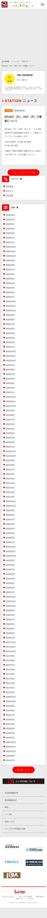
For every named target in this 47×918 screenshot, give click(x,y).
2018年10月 (11, 606)
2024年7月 (10, 324)
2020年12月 (11, 501)
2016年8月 (10, 710)
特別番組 (9, 195)
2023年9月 (10, 365)
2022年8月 (10, 415)
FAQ (6, 807)
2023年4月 (10, 388)
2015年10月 (11, 751)
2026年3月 (10, 233)
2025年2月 (10, 292)
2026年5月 (10, 224)
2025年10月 (11, 256)
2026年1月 (10, 242)
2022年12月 (11, 397)
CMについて (19, 898)
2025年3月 (10, 288)
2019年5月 (10, 579)
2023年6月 (10, 379)
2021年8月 (10, 465)
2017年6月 (10, 669)
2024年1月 (10, 347)
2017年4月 (10, 679)
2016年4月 (10, 728)
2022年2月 (10, 442)
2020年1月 (10, 542)
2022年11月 (11, 401)
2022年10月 (11, 406)
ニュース (15, 61)
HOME (6, 61)
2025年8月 (10, 265)
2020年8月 (10, 515)
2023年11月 (11, 356)
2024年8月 (10, 320)
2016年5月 (10, 724)
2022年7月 (10, 420)
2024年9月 (10, 315)
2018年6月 (10, 624)
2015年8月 (10, 756)
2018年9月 (10, 610)
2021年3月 (10, 488)
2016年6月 (10, 719)
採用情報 (9, 186)
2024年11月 (11, 306)
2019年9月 (10, 560)
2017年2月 (10, 688)
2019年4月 (10, 583)
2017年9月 (10, 656)
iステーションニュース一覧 (23, 172)
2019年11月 (11, 551)
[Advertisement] (23, 33)
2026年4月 (10, 229)
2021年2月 (10, 492)
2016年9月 (10, 706)
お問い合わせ (40, 896)
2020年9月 (10, 510)
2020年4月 (10, 529)
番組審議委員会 (11, 800)
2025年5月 (10, 279)
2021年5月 (10, 479)
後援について (10, 822)
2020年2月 (10, 538)
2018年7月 (10, 619)
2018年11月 (11, 601)
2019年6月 (10, 574)
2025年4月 (10, 283)
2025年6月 (10, 274)
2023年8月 (10, 370)
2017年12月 (11, 642)
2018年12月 (11, 597)
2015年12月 (11, 742)
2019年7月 (10, 569)
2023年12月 (11, 351)
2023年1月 (10, 392)
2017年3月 (10, 683)
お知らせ (25, 61)
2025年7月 (10, 270)
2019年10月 (11, 556)
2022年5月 (10, 429)
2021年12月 (11, 451)
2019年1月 (10, 592)
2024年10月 (11, 310)
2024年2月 (10, 342)
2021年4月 (10, 483)
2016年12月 (11, 697)
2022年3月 (10, 438)
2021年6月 (10, 474)
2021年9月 (10, 460)
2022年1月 (10, 447)
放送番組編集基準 (11, 793)
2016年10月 (11, 701)
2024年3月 (10, 338)
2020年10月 (11, 506)
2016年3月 (10, 733)
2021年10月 (11, 456)
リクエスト (30, 898)
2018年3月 (10, 633)
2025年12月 (11, 247)
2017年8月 (10, 660)
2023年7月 (10, 374)
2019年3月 (10, 588)
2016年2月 (10, 738)
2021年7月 (10, 469)
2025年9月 (10, 260)
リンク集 (8, 814)
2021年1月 (10, 497)
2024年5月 (10, 329)
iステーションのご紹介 (25, 896)
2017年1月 (10, 692)
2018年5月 (10, 629)
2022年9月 (10, 410)
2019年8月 (10, 565)
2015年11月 (11, 747)
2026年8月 (10, 215)
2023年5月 (10, 383)
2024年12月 (11, 301)
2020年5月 (10, 524)
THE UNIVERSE (25, 75)
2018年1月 (10, 638)
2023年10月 (11, 360)
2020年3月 (10, 533)
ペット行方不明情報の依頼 (15, 829)
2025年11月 (11, 251)
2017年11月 (11, 647)
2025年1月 (10, 297)
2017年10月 (11, 651)
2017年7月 (10, 665)
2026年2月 (10, 238)
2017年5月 (10, 674)
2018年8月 (10, 615)
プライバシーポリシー (8, 896)
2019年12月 (11, 547)
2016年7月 (10, 715)
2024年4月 (10, 333)
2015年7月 (10, 760)
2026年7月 (10, 219)
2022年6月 (10, 424)
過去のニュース (23, 770)
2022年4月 (10, 433)
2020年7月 (10, 519)
